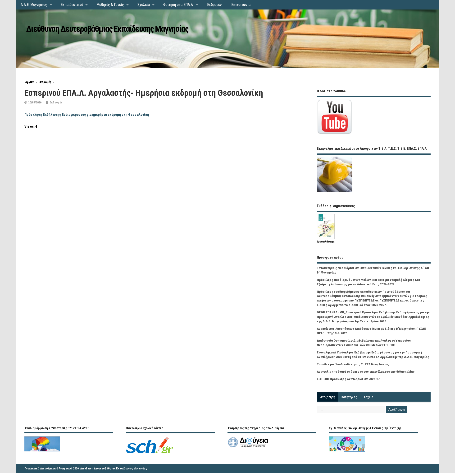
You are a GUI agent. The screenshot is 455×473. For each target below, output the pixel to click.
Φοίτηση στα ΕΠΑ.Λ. (178, 4)
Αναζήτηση (327, 397)
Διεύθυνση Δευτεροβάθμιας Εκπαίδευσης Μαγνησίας (107, 29)
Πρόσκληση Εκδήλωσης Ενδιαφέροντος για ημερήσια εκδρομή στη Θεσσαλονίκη (86, 114)
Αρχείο (368, 397)
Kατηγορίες (349, 397)
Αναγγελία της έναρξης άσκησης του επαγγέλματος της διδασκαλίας (365, 371)
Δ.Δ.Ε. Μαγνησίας (34, 4)
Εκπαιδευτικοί (72, 4)
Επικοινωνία (240, 4)
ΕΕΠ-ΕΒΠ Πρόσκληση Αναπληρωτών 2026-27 (348, 379)
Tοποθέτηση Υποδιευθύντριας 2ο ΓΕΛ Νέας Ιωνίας (353, 364)
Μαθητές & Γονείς (110, 4)
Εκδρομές (214, 4)
